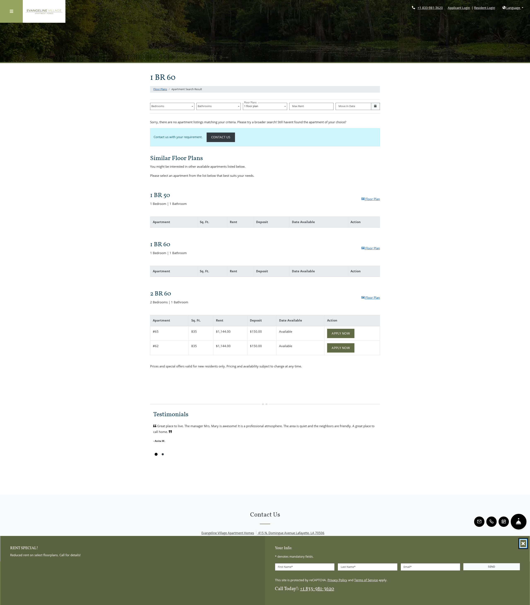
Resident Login (484, 7)
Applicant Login (459, 7)
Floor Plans (160, 89)
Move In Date (346, 106)
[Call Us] (491, 521)
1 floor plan (251, 105)
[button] (512, 8)
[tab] (156, 454)
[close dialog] (523, 543)
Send (491, 566)
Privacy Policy (337, 580)
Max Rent (298, 106)
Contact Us (223, 137)
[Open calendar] (375, 106)
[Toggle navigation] (11, 11)
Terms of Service (366, 580)
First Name (285, 567)
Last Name (348, 567)
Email (408, 567)
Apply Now (343, 333)
